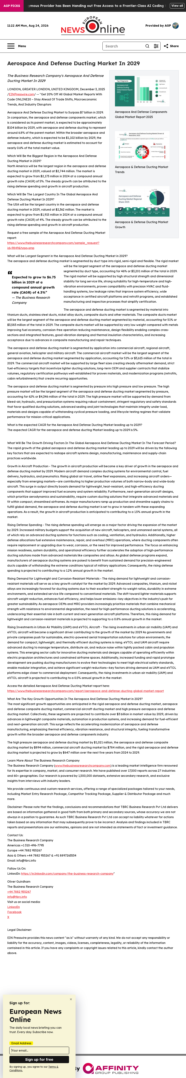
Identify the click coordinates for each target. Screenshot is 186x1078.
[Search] (147, 46)
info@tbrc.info (17, 897)
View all (177, 5)
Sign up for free (39, 1059)
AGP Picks (12, 6)
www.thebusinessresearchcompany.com (82, 765)
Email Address (21, 1043)
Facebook (14, 912)
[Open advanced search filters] (156, 46)
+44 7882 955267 (19, 892)
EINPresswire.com (21, 94)
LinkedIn (13, 907)
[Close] (71, 999)
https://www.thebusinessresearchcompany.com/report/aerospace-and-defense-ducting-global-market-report (85, 691)
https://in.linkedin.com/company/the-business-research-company (67, 873)
